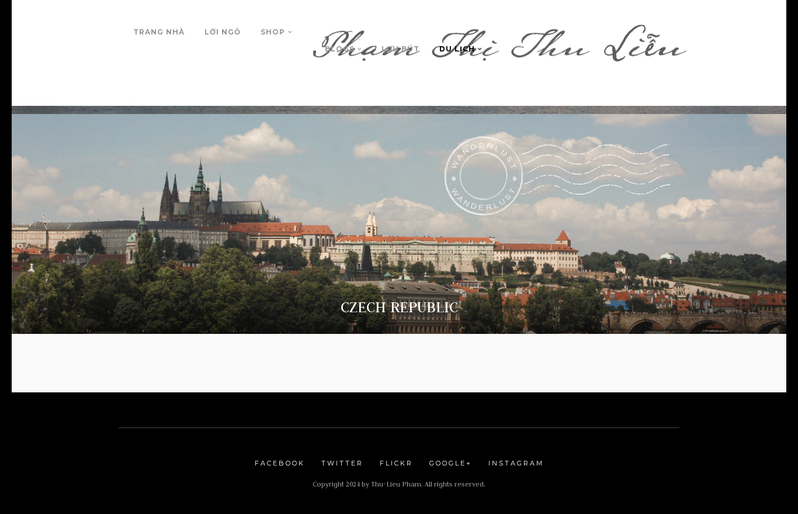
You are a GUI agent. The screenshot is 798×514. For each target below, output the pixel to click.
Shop (273, 31)
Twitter (342, 463)
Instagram (516, 463)
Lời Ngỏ (222, 31)
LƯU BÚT (400, 48)
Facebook (280, 463)
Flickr (396, 463)
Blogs (340, 48)
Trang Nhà (159, 31)
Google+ (450, 463)
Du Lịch (457, 48)
